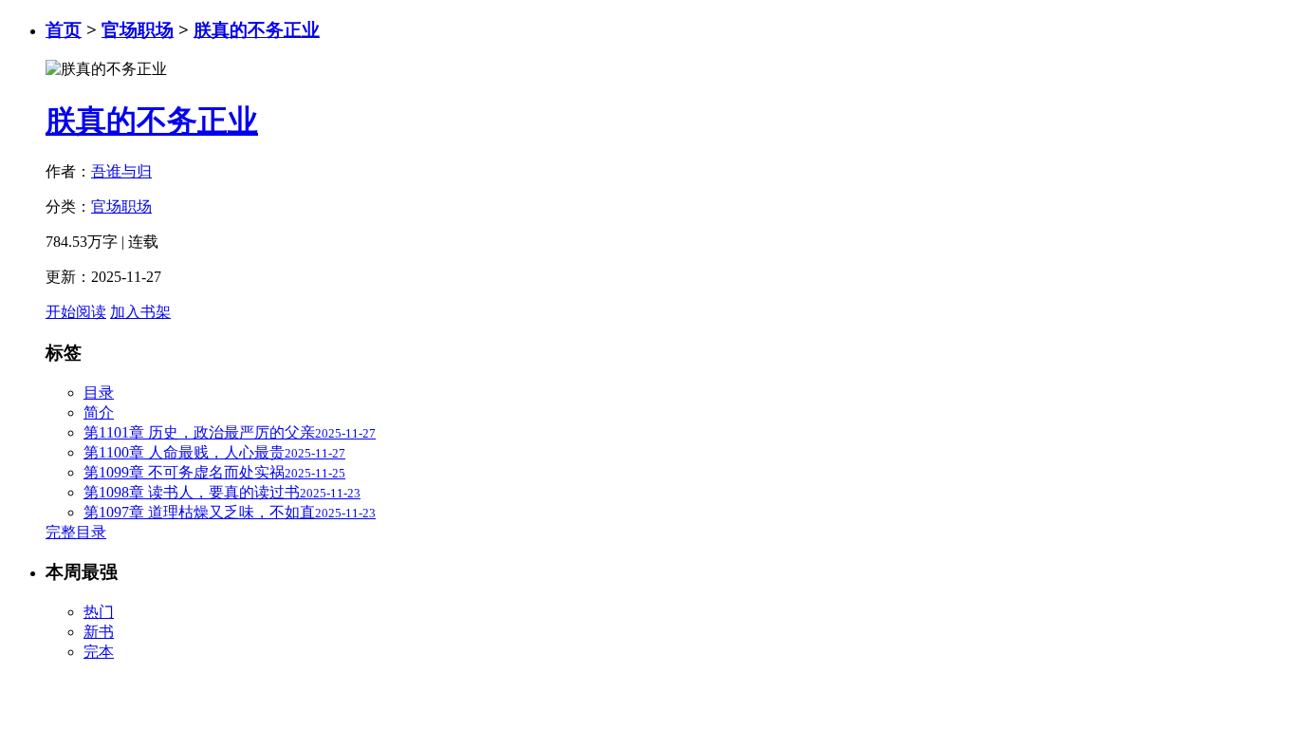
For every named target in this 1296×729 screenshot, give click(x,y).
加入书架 (140, 312)
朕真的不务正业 (257, 30)
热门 (98, 612)
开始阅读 (76, 312)
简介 (98, 412)
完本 (98, 652)
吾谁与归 (121, 171)
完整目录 (76, 532)
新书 (98, 632)
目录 (98, 392)
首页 (64, 30)
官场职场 (138, 30)
